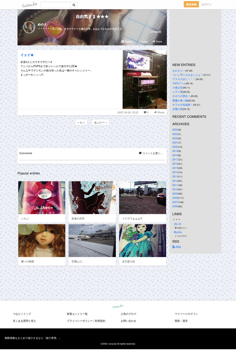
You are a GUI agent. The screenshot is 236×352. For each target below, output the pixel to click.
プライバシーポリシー (80, 320)
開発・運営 (181, 320)
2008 (175, 198)
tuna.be (118, 306)
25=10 (177, 224)
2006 (175, 206)
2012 (175, 181)
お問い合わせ (128, 320)
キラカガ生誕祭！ (182, 104)
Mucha (178, 232)
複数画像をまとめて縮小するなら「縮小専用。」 (33, 338)
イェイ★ (27, 54)
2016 (175, 163)
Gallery (128, 41)
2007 (175, 202)
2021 (175, 142)
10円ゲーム (179, 83)
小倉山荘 (177, 87)
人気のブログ (128, 313)
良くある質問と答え (24, 320)
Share (158, 41)
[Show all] (156, 31)
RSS (178, 247)
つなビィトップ (22, 313)
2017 (175, 159)
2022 (175, 138)
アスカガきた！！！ (184, 79)
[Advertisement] (92, 136)
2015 (175, 168)
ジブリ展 (177, 91)
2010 (175, 189)
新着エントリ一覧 (77, 313)
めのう (42, 24)
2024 (175, 129)
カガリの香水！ (181, 96)
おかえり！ (178, 70)
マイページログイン (186, 313)
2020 (175, 146)
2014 (175, 172)
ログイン (206, 4)
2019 (175, 151)
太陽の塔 (177, 109)
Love (144, 41)
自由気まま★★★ (92, 16)
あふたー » (100, 122)
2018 (175, 155)
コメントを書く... (152, 153)
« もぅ (81, 122)
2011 (175, 185)
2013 (175, 176)
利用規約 (100, 320)
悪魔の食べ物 (180, 100)
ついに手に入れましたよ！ (187, 75)
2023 (175, 134)
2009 (175, 193)
